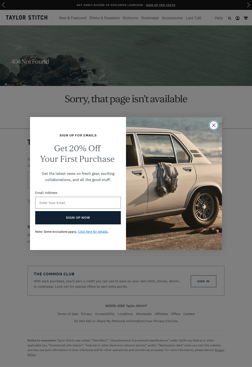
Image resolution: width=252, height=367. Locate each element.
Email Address (46, 192)
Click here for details (93, 232)
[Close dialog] (213, 125)
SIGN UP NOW (78, 217)
